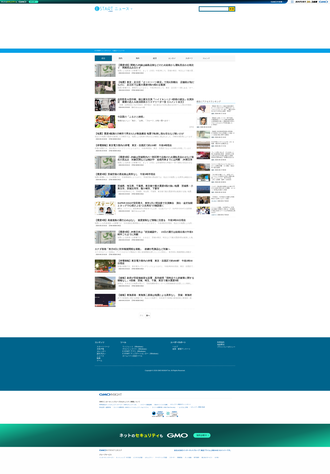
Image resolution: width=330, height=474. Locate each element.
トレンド (206, 58)
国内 (120, 58)
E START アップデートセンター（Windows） (140, 354)
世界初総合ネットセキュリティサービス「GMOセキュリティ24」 (118, 404)
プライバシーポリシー (226, 347)
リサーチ (172, 457)
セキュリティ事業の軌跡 (198, 407)
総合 (115, 51)
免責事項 (220, 344)
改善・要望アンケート (181, 349)
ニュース (121, 51)
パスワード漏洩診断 (146, 404)
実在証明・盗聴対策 (105, 407)
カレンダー (101, 351)
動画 (98, 358)
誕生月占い (101, 354)
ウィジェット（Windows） (133, 347)
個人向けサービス (207, 457)
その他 (216, 457)
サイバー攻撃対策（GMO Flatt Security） (164, 407)
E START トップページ (103, 51)
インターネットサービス (106, 457)
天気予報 (100, 349)
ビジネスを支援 (137, 457)
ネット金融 (188, 457)
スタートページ (103, 347)
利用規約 (220, 342)
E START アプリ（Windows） (134, 351)
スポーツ (189, 58)
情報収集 (179, 457)
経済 (155, 58)
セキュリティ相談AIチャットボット (180, 404)
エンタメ (172, 58)
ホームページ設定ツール (132, 356)
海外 (137, 58)
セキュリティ (149, 457)
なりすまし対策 (183, 407)
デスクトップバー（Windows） (135, 349)
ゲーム (99, 360)
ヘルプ (175, 347)
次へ (148, 315)
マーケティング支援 (161, 457)
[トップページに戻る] (104, 9)
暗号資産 (196, 457)
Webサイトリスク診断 (160, 404)
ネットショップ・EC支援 (123, 457)
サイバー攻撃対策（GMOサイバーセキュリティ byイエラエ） (131, 407)
